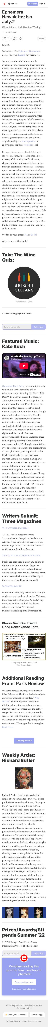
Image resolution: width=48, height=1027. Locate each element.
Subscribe (32, 4)
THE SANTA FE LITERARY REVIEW (21, 555)
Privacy (30, 1005)
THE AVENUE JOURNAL (15, 528)
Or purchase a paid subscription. (24, 989)
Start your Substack (17, 1014)
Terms (38, 1005)
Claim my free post (24, 982)
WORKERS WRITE (12, 586)
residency (28, 145)
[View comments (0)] (14, 38)
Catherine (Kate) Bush (13, 386)
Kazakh (22, 55)
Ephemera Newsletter (29, 51)
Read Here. (7, 727)
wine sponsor (28, 141)
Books (34, 235)
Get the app (37, 1014)
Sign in (42, 4)
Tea (26, 235)
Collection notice (24, 1008)
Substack (11, 1021)
